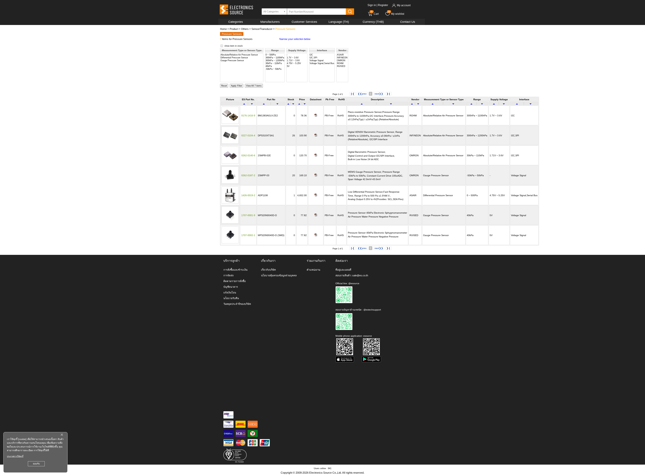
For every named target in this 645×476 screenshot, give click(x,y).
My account (404, 5)
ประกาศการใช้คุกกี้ (15, 456)
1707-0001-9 (248, 215)
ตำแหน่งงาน (313, 269)
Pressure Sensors (285, 28)
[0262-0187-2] (230, 182)
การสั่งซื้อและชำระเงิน (235, 269)
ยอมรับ (36, 463)
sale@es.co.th (360, 275)
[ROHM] (342, 63)
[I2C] (322, 54)
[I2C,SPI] (322, 57)
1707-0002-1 (248, 235)
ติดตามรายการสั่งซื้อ (234, 281)
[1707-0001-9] (230, 222)
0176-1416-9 (248, 115)
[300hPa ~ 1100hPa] (275, 57)
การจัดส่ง (228, 275)
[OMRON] (342, 60)
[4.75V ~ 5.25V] (297, 63)
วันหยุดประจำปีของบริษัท (237, 303)
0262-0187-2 (248, 175)
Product (234, 28)
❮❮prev (362, 93)
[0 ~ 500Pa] (275, 54)
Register (383, 5)
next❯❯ (379, 93)
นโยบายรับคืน (231, 298)
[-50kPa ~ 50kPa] (275, 69)
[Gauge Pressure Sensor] (241, 60)
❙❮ (352, 93)
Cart (375, 13)
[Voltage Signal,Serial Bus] (322, 63)
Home (223, 28)
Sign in (372, 5)
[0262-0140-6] (230, 162)
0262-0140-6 (248, 155)
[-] (297, 54)
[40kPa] (275, 66)
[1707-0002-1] (230, 242)
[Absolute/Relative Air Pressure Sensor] (241, 54)
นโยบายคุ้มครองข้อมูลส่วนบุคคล (279, 275)
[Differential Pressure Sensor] (241, 57)
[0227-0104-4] (230, 143)
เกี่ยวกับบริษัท (268, 269)
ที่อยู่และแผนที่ (343, 269)
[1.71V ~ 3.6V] (297, 60)
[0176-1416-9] (230, 123)
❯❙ (388, 93)
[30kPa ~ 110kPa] (275, 63)
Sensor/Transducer (261, 28)
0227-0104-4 (248, 135)
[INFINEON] (342, 57)
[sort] (244, 103)
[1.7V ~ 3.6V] (297, 57)
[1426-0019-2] (230, 202)
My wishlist (397, 13)
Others (245, 28)
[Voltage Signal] (322, 60)
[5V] (297, 66)
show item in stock (233, 46)
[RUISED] (342, 66)
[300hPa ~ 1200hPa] (275, 60)
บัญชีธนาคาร (230, 286)
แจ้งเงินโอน (229, 292)
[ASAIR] (342, 54)
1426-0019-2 (248, 195)
